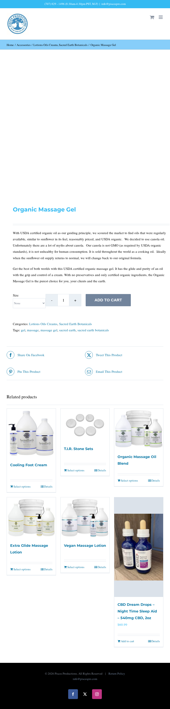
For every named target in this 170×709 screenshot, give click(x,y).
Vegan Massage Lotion (85, 545)
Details (48, 486)
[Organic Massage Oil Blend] (138, 429)
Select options (22, 486)
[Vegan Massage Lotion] (85, 517)
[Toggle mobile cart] (152, 17)
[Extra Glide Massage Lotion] (31, 517)
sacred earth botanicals (93, 330)
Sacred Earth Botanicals (75, 324)
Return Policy (116, 673)
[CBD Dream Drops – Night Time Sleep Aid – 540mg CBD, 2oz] (138, 547)
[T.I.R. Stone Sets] (85, 425)
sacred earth (67, 330)
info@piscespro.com (113, 4)
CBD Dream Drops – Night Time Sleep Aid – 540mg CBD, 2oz (137, 611)
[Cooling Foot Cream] (31, 433)
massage (33, 330)
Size (16, 295)
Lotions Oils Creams (43, 324)
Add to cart (108, 300)
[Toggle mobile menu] (161, 17)
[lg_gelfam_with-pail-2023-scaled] (85, 129)
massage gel (49, 330)
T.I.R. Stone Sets (78, 449)
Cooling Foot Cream (28, 465)
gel (23, 330)
